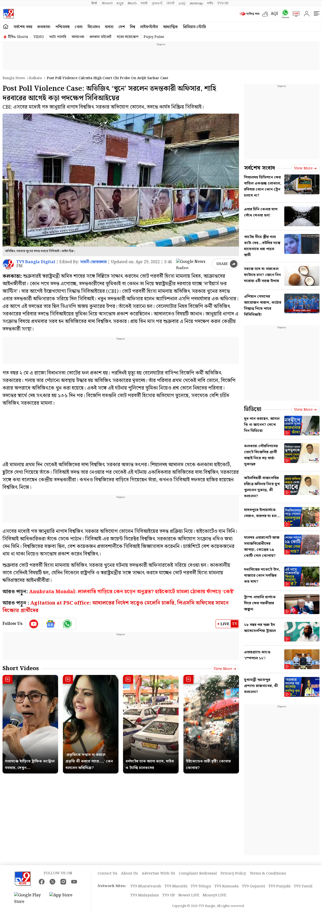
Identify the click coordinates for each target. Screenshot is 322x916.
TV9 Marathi (176, 886)
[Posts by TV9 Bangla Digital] (8, 264)
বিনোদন (94, 27)
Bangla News (14, 78)
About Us (129, 874)
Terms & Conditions (268, 874)
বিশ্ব (132, 27)
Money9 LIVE (214, 895)
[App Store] (64, 898)
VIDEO (38, 37)
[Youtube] (33, 623)
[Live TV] (294, 13)
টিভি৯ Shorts (18, 37)
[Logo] (8, 14)
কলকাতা (43, 27)
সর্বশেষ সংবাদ (259, 168)
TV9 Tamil (303, 886)
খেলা (79, 27)
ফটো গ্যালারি (57, 37)
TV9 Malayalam (144, 895)
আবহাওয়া (77, 37)
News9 (107, 3)
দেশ (121, 27)
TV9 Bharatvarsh (145, 886)
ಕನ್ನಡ (120, 3)
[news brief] (249, 14)
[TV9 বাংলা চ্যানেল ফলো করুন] (283, 13)
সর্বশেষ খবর (23, 27)
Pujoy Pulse (154, 37)
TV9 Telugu (201, 886)
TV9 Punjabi (279, 886)
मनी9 (210, 3)
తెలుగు (132, 3)
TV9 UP (168, 895)
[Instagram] (63, 882)
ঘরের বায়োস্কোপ (127, 37)
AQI (274, 14)
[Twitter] (52, 882)
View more (223, 669)
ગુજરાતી (157, 3)
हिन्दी (94, 3)
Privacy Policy (233, 874)
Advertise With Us (158, 874)
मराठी (144, 3)
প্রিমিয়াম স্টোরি (194, 27)
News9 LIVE (188, 895)
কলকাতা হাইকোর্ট (100, 37)
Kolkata (35, 78)
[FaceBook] (42, 882)
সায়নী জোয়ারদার (93, 262)
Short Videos (21, 668)
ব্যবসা (109, 27)
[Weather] (266, 14)
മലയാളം (196, 3)
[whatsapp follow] (67, 623)
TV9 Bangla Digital (35, 262)
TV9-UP (223, 3)
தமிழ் (182, 3)
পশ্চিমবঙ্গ (62, 27)
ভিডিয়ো (252, 409)
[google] (193, 264)
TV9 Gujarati (253, 886)
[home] (6, 26)
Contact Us (107, 874)
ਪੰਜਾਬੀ (171, 3)
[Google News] (50, 623)
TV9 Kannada (226, 886)
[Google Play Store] (29, 898)
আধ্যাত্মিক (170, 27)
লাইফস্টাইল (149, 27)
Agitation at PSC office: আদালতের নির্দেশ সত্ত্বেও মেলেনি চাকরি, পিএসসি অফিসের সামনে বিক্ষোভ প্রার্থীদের (116, 607)
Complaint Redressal (198, 874)
